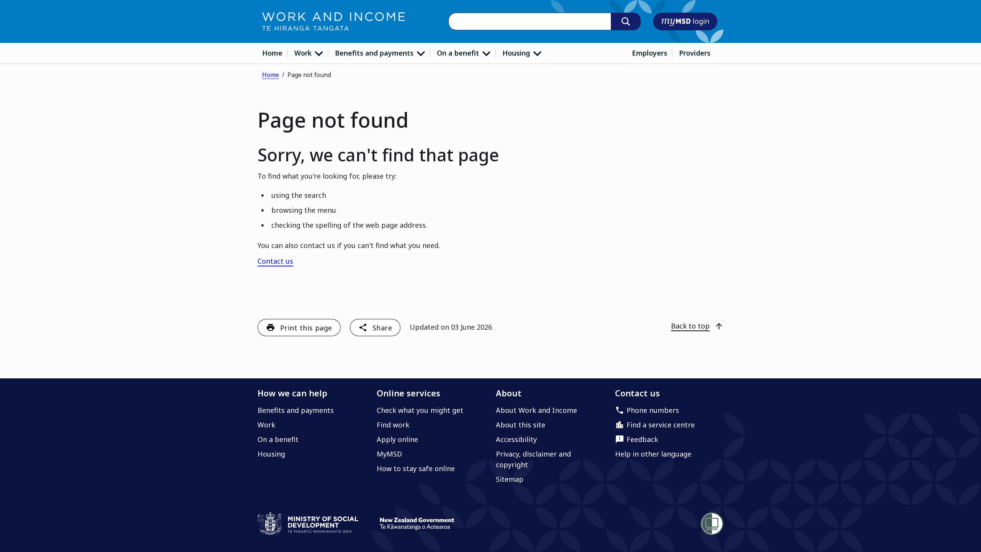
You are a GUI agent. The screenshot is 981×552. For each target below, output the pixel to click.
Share (382, 327)
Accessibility (516, 439)
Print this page (306, 327)
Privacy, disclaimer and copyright (533, 459)
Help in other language (653, 453)
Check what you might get (420, 410)
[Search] (626, 21)
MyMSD (389, 453)
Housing (517, 53)
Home (272, 53)
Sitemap (509, 479)
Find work (393, 424)
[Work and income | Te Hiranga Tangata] (333, 21)
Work (303, 53)
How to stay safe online (416, 468)
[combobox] (529, 22)
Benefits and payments (375, 53)
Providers (694, 53)
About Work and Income (536, 410)
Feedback (642, 439)
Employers (649, 53)
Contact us (275, 261)
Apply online (397, 439)
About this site (520, 424)
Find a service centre (661, 424)
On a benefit (459, 53)
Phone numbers (653, 410)
